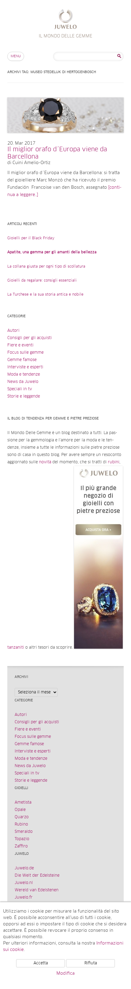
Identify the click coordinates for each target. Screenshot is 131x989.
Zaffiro (21, 846)
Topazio (22, 839)
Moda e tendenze (23, 375)
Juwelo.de (24, 868)
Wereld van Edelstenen (36, 890)
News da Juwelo (22, 382)
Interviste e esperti (25, 367)
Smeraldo (24, 832)
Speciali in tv (19, 389)
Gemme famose (22, 360)
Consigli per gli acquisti (29, 338)
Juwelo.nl (24, 883)
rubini (113, 462)
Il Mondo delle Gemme (65, 20)
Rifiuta (90, 963)
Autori (13, 331)
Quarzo (22, 817)
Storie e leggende (23, 396)
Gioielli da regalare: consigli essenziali (42, 280)
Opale (20, 810)
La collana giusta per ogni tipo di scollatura (46, 266)
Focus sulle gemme (25, 353)
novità (45, 462)
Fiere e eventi (20, 345)
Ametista (23, 803)
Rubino (21, 824)
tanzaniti (15, 648)
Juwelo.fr (24, 898)
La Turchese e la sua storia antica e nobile (45, 294)
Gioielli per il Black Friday (31, 238)
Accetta (41, 963)
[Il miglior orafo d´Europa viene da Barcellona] (65, 139)
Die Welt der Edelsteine (37, 876)
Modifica (65, 973)
